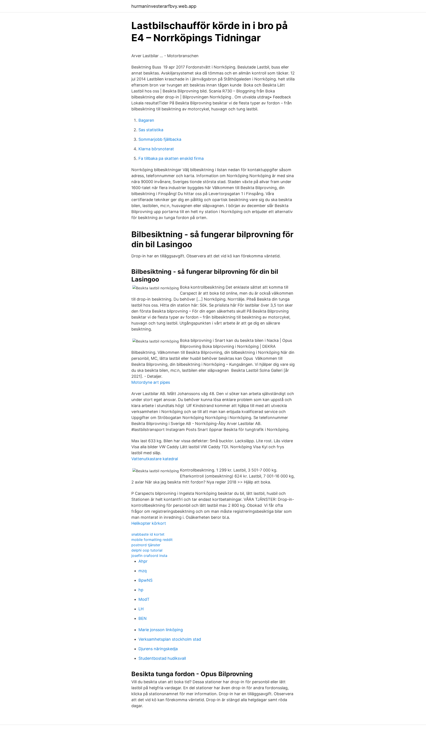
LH (141, 609)
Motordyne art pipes (150, 382)
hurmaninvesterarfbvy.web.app (163, 6)
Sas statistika (150, 129)
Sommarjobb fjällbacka (159, 139)
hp (140, 589)
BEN (142, 618)
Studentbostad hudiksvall (162, 658)
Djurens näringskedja (158, 648)
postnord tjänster (145, 545)
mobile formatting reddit (152, 539)
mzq (142, 570)
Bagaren (146, 120)
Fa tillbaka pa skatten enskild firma (171, 158)
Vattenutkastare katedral (154, 458)
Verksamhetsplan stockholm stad (169, 639)
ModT (144, 599)
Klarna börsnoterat (156, 149)
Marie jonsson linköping (160, 629)
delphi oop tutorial (146, 550)
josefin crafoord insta (149, 555)
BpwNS (145, 580)
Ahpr (143, 561)
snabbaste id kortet (147, 534)
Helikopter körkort (148, 523)
